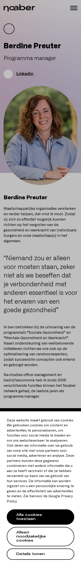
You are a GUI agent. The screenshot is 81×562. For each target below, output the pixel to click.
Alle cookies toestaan (29, 517)
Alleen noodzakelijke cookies (31, 537)
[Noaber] (19, 7)
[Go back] (9, 28)
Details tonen (30, 554)
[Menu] (73, 7)
